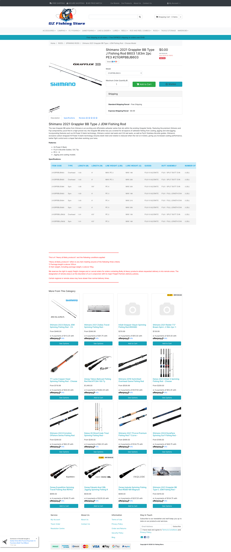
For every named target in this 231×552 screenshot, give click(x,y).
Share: (109, 62)
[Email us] (142, 537)
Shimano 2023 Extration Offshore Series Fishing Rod (62, 434)
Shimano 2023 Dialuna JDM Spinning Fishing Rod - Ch (62, 326)
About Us (137, 3)
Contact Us (147, 3)
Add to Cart (145, 84)
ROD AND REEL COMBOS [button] (140, 31)
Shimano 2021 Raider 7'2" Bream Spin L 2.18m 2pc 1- (164, 326)
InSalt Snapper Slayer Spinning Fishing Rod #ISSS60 (132, 326)
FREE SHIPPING (58, 3)
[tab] (55, 118)
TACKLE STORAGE (168, 31)
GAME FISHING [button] (88, 31)
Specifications (69, 118)
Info (62, 338)
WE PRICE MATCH (94, 3)
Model (108, 69)
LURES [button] (115, 31)
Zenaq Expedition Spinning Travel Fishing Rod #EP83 (62, 488)
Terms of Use (117, 519)
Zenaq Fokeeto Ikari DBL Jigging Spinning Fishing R (96, 488)
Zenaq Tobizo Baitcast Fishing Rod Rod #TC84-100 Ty (97, 380)
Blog (113, 537)
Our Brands (114, 3)
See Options (64, 343)
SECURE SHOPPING (76, 3)
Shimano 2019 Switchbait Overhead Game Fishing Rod (131, 380)
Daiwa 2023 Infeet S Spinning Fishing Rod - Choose (166, 380)
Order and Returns (119, 528)
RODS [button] (155, 31)
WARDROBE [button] (182, 31)
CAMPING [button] (61, 31)
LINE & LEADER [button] (103, 31)
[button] (173, 3)
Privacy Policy (117, 524)
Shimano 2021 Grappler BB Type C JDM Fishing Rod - (165, 488)
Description (55, 118)
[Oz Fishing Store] (67, 17)
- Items (167, 17)
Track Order (55, 524)
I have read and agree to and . (160, 531)
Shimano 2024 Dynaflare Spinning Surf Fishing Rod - (165, 434)
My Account (55, 519)
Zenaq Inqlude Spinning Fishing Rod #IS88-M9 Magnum (132, 488)
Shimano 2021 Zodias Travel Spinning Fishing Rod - (96, 326)
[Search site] (140, 17)
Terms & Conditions (169, 530)
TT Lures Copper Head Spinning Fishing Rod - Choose (63, 380)
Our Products (126, 3)
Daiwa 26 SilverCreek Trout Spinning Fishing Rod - (96, 434)
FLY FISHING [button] (74, 31)
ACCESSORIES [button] (48, 31)
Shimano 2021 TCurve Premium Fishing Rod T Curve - (133, 434)
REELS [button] (123, 31)
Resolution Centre (57, 528)
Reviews (82, 118)
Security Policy (117, 533)
